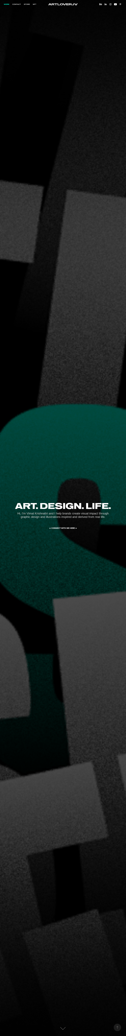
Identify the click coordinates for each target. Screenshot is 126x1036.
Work (6, 4)
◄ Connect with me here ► (63, 528)
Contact (16, 4)
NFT (34, 4)
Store (27, 4)
